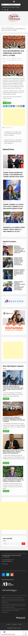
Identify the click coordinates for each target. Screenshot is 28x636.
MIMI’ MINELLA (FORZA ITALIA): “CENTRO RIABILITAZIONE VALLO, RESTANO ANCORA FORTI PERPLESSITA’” (13, 452)
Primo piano (17, 60)
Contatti (20, 624)
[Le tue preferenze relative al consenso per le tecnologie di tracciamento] (25, 633)
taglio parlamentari (8, 127)
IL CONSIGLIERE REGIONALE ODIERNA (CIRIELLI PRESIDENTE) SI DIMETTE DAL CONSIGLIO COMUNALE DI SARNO (13, 480)
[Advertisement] (14, 117)
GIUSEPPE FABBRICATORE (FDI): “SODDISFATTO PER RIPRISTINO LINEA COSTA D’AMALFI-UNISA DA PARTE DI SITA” (13, 388)
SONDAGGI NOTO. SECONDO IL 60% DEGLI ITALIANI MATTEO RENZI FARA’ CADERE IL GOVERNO (12, 133)
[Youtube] (7, 10)
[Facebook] (2, 10)
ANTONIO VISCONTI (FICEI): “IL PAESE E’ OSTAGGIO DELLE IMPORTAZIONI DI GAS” (19, 272)
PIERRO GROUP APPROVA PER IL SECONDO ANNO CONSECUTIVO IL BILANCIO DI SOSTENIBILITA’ (18, 261)
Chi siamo (8, 624)
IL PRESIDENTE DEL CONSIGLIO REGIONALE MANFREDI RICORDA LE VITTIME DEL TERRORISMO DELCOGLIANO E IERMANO (14, 419)
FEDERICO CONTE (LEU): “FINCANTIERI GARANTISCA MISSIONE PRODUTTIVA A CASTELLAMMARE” (13, 141)
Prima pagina (11, 60)
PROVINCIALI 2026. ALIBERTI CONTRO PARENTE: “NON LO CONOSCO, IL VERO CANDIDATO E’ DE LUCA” (14, 229)
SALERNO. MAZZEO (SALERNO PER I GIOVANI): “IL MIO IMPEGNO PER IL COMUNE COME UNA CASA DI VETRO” (13, 174)
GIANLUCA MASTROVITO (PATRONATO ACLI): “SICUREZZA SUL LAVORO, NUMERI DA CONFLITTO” (19, 249)
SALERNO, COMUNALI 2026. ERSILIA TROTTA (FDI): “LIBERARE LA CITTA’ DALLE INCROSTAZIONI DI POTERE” (13, 206)
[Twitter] (5, 10)
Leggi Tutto (6, 398)
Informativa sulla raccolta (8, 634)
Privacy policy (5, 564)
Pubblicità (14, 624)
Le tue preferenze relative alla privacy (15, 632)
